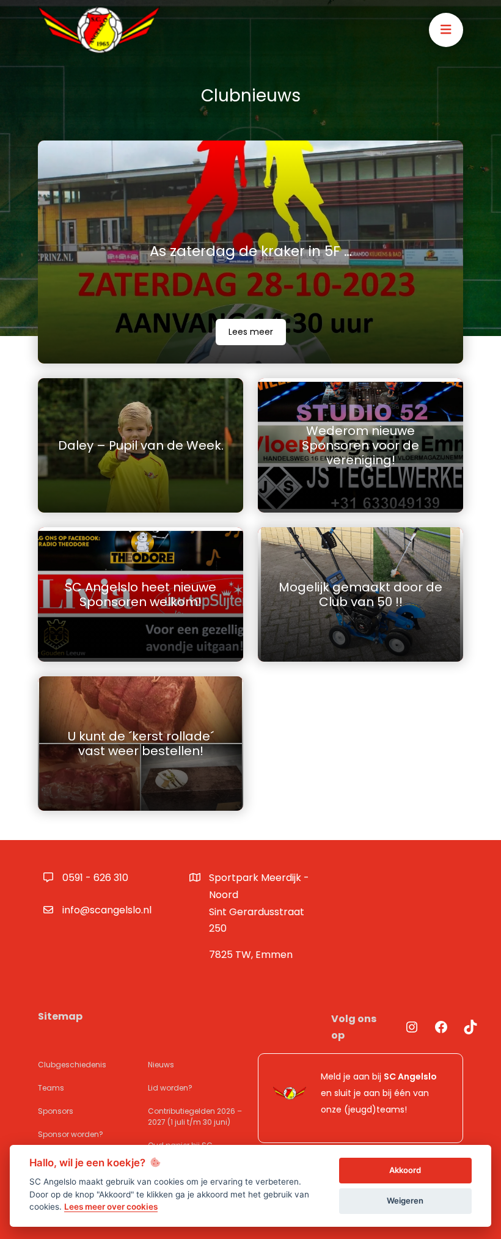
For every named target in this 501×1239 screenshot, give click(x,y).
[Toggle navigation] (446, 30)
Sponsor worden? (70, 1134)
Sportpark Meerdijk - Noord (259, 903)
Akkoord (405, 1170)
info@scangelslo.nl (107, 910)
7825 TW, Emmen (251, 955)
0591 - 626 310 (95, 878)
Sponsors (55, 1111)
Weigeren (405, 1200)
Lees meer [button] (251, 332)
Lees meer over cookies (111, 1207)
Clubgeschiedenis (72, 1064)
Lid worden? (170, 1088)
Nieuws (161, 1064)
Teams (51, 1088)
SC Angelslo (410, 1076)
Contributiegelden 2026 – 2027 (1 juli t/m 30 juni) (195, 1116)
